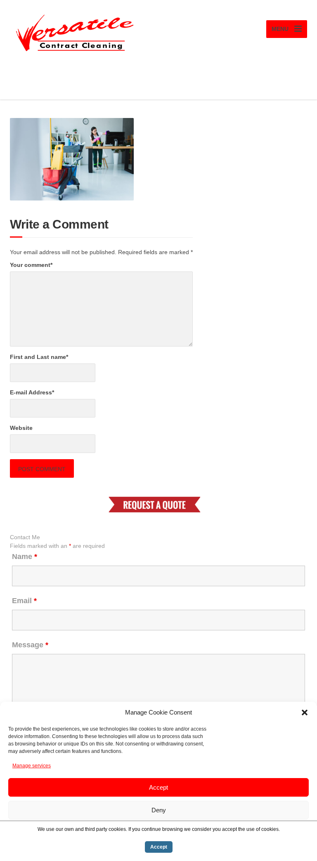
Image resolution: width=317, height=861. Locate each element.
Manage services (31, 766)
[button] (304, 712)
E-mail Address (32, 392)
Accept (158, 787)
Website (21, 428)
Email (24, 601)
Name (24, 556)
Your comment (31, 265)
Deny (158, 810)
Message (30, 645)
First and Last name (39, 357)
